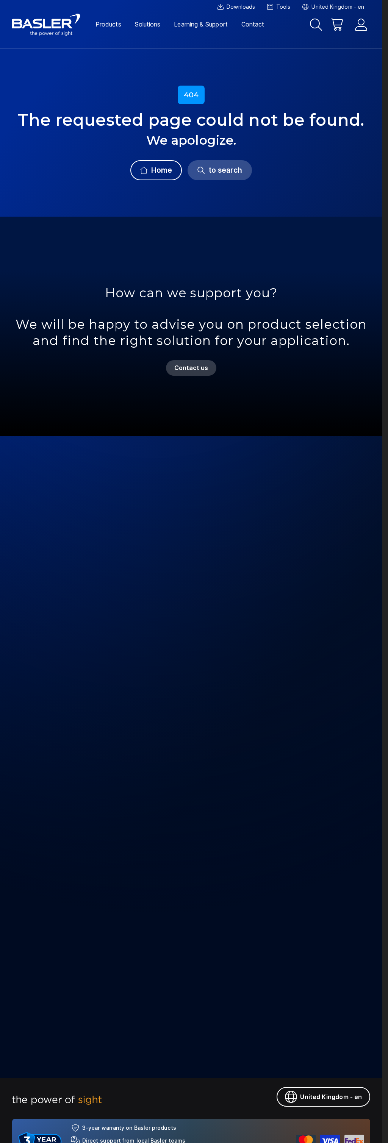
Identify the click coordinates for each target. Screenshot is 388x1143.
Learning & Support (200, 24)
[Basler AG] (46, 25)
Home (161, 170)
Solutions (148, 24)
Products (108, 24)
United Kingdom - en (331, 1097)
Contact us (191, 368)
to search (225, 170)
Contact (252, 24)
